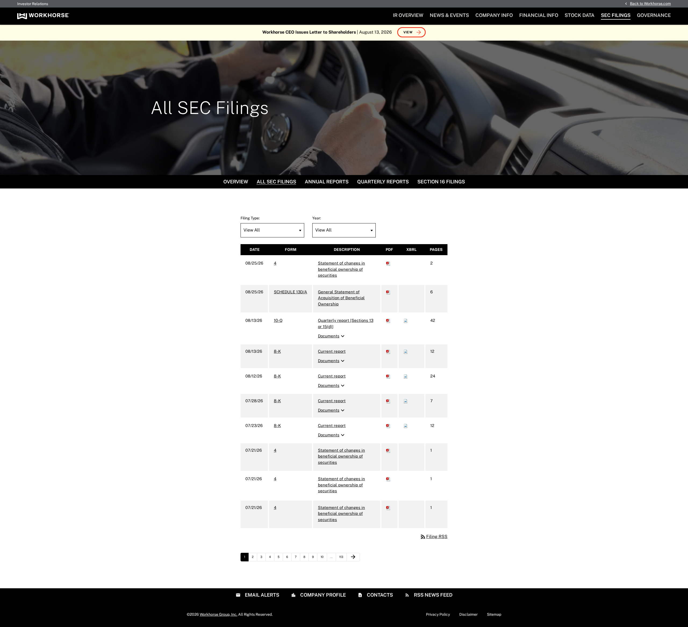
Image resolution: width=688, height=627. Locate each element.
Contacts (379, 595)
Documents (332, 336)
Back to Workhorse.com (650, 3)
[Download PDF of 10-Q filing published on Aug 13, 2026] (388, 320)
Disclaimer (468, 614)
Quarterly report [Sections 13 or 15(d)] (345, 323)
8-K (277, 351)
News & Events (449, 15)
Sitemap (494, 614)
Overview (235, 181)
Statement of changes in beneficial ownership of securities (341, 269)
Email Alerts (261, 595)
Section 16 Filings (441, 181)
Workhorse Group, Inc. (218, 614)
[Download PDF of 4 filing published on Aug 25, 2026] (388, 263)
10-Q (278, 320)
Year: (316, 218)
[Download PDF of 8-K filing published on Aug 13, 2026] (388, 351)
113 (342, 556)
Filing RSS (433, 536)
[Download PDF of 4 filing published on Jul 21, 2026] (388, 450)
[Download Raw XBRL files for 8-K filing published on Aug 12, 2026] (405, 376)
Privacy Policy (438, 614)
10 (323, 556)
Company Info (494, 15)
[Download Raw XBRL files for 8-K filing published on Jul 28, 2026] (405, 400)
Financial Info (538, 15)
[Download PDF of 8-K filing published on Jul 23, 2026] (388, 425)
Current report (332, 351)
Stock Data (579, 15)
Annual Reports (327, 181)
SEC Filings (615, 15)
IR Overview (408, 15)
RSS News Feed (433, 595)
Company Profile (322, 595)
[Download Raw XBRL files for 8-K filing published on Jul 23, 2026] (405, 425)
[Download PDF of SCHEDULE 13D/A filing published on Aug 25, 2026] (388, 292)
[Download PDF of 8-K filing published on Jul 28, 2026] (388, 400)
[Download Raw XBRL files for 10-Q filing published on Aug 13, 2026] (405, 320)
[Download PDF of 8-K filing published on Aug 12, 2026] (388, 376)
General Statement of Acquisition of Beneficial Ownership (341, 298)
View (408, 32)
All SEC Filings (276, 181)
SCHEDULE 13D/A (290, 292)
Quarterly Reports (383, 181)
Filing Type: (250, 218)
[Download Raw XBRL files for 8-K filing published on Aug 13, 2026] (405, 351)
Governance (654, 15)
